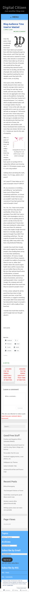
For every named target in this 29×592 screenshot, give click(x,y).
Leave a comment (20, 31)
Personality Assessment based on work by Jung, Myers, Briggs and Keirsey (14, 447)
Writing (7, 363)
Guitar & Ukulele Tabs (10, 466)
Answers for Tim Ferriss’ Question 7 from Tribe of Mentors (21, 375)
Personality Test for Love (11, 453)
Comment (20, 408)
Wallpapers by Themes (11, 462)
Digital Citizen (14, 7)
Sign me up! (7, 559)
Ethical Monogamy (9, 486)
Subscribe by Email (11, 550)
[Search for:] (14, 426)
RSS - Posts (5, 572)
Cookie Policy (10, 585)
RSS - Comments (7, 577)
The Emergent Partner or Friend (13, 490)
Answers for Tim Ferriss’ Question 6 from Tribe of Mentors (8, 374)
